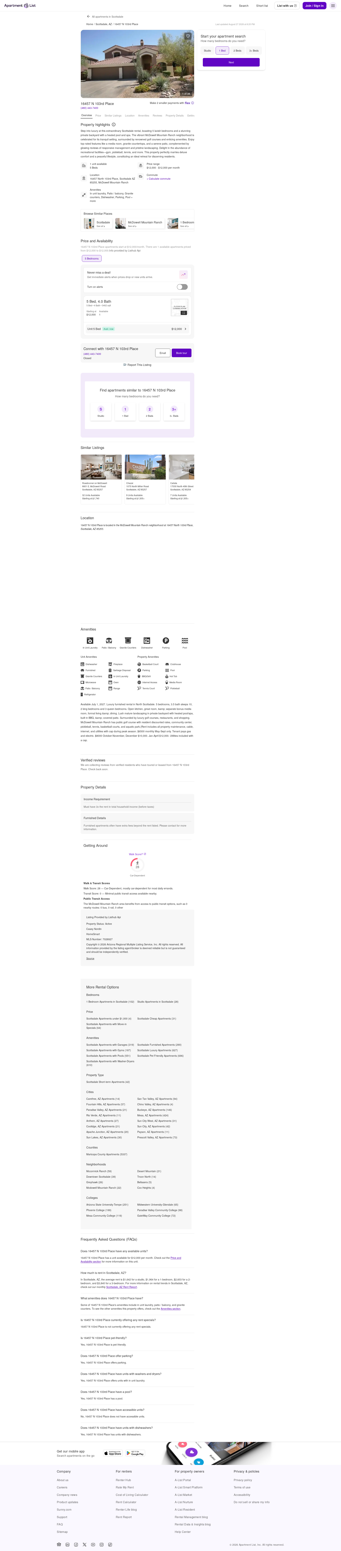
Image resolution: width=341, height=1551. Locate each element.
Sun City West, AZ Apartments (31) (157, 1121)
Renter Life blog (126, 1509)
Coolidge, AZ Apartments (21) (103, 1126)
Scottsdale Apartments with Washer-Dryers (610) (110, 1063)
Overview (86, 115)
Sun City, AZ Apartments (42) (153, 1126)
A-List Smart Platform (189, 1487)
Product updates (67, 1502)
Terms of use (242, 1487)
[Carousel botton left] (86, 63)
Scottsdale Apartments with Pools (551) (108, 1055)
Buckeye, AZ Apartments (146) (154, 1109)
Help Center (183, 1532)
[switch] (182, 287)
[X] (84, 1544)
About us (63, 1480)
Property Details (175, 115)
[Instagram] (101, 1544)
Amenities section (170, 1308)
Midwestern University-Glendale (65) (157, 1204)
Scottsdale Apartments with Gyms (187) (108, 1050)
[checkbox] (100, 412)
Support (62, 1517)
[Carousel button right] (188, 63)
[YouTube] (93, 1544)
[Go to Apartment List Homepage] (20, 5)
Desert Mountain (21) (149, 1171)
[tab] (91, 258)
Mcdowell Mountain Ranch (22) (103, 1187)
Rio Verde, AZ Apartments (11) (103, 1115)
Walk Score (136, 854)
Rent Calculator (126, 1502)
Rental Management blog (191, 1517)
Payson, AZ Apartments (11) (153, 1132)
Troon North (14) (146, 1176)
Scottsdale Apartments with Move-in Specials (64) (106, 1025)
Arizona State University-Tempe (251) (107, 1204)
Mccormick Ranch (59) (99, 1171)
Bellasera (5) (144, 1182)
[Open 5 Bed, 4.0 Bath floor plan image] (179, 307)
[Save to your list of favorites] (187, 36)
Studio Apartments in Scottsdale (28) (157, 1001)
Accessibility (242, 1495)
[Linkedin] (67, 1544)
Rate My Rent (125, 1487)
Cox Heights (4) (146, 1187)
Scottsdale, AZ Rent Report (121, 1287)
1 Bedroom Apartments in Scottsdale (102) (110, 1001)
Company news (67, 1495)
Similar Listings (113, 115)
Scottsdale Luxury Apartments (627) (157, 1050)
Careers (62, 1487)
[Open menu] (333, 5)
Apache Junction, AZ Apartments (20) (107, 1132)
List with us (285, 6)
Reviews (157, 115)
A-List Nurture (184, 1502)
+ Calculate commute (158, 178)
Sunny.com (64, 1509)
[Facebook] (76, 1544)
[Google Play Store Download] (135, 1453)
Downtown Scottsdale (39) (101, 1176)
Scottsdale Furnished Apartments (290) (159, 1044)
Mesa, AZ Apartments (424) (153, 1115)
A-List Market (183, 1495)
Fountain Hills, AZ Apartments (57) (105, 1104)
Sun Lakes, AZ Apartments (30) (104, 1137)
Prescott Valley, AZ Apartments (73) (157, 1137)
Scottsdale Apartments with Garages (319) (110, 1044)
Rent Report (124, 1517)
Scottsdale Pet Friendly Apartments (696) (160, 1055)
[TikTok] (110, 1544)
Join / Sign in (314, 6)
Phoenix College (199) (98, 1210)
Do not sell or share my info (252, 1502)
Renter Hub (123, 1480)
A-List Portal (183, 1480)
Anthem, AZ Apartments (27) (102, 1121)
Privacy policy (243, 1480)
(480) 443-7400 (89, 108)
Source (90, 958)
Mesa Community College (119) (104, 1215)
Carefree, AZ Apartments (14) (103, 1098)
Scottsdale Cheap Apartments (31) (156, 1018)
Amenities (143, 115)
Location (130, 115)
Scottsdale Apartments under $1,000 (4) (108, 1018)
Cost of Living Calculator (132, 1495)
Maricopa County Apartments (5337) (106, 1154)
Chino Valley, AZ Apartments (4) (155, 1104)
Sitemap (62, 1532)
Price (98, 115)
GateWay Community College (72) (156, 1215)
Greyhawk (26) (94, 1182)
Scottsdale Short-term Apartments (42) (108, 1082)
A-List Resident (185, 1509)
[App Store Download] (113, 1453)
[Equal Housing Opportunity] (59, 1544)
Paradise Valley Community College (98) (160, 1210)
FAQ (60, 1524)
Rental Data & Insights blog (193, 1524)
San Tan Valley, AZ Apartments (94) (157, 1098)
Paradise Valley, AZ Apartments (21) (106, 1109)
